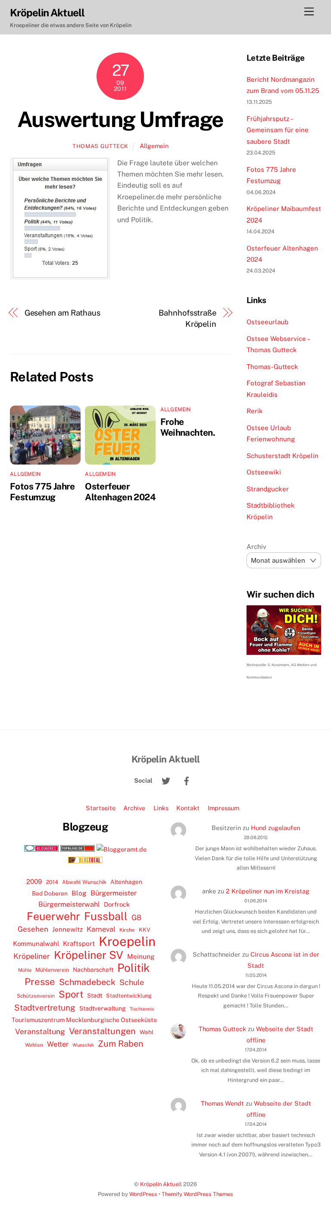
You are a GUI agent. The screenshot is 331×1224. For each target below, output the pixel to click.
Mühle (24, 970)
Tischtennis (142, 1008)
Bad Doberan (50, 893)
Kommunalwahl (36, 943)
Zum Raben (120, 1043)
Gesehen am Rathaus (62, 312)
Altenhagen (126, 881)
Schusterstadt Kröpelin (283, 455)
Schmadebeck (87, 982)
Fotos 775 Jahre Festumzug (42, 491)
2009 (34, 881)
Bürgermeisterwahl (69, 904)
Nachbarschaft (93, 969)
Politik (133, 967)
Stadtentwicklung (129, 995)
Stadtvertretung (44, 1007)
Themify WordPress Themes (197, 1194)
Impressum (223, 808)
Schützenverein (36, 996)
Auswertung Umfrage (120, 119)
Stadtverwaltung (102, 1008)
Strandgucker (268, 489)
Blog (79, 893)
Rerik (255, 411)
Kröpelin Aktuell (161, 1184)
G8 (136, 917)
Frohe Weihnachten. (187, 427)
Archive (134, 808)
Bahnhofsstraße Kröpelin (187, 318)
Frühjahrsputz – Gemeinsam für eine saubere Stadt (278, 130)
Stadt (94, 995)
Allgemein (154, 145)
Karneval (101, 929)
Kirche (127, 930)
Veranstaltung (40, 1031)
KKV (144, 930)
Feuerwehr (53, 916)
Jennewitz (67, 929)
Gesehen (33, 929)
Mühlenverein (52, 970)
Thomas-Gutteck (272, 366)
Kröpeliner (31, 956)
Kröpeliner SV (88, 955)
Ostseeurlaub (267, 321)
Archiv (256, 546)
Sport (71, 994)
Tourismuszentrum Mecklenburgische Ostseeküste (84, 1019)
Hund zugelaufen (275, 827)
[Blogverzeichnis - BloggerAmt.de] (122, 849)
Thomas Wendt (222, 1103)
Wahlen (34, 1045)
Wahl (146, 1032)
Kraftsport (79, 943)
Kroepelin (127, 941)
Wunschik (83, 1044)
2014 (52, 882)
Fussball (106, 916)
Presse (40, 981)
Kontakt (188, 808)
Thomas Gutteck (100, 146)
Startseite (101, 808)
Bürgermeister (114, 893)
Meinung (141, 956)
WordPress (143, 1194)
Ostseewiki (264, 472)
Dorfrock (117, 904)
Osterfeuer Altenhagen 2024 (120, 491)
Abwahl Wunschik (84, 882)
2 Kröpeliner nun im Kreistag (267, 891)
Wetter (58, 1044)
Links (161, 808)
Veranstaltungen (102, 1031)
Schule (131, 982)
